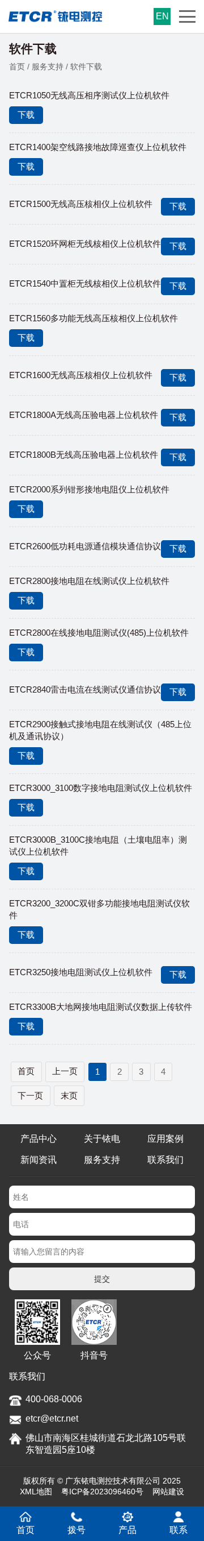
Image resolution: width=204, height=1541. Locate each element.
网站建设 (168, 1491)
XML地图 (36, 1491)
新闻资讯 (38, 1160)
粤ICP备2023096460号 (102, 1491)
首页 (17, 66)
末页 (69, 1095)
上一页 (65, 1071)
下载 (26, 114)
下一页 (30, 1095)
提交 (102, 1278)
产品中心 (38, 1139)
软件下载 (86, 66)
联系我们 (165, 1160)
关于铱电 (102, 1139)
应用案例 (165, 1139)
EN (162, 16)
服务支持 (47, 66)
